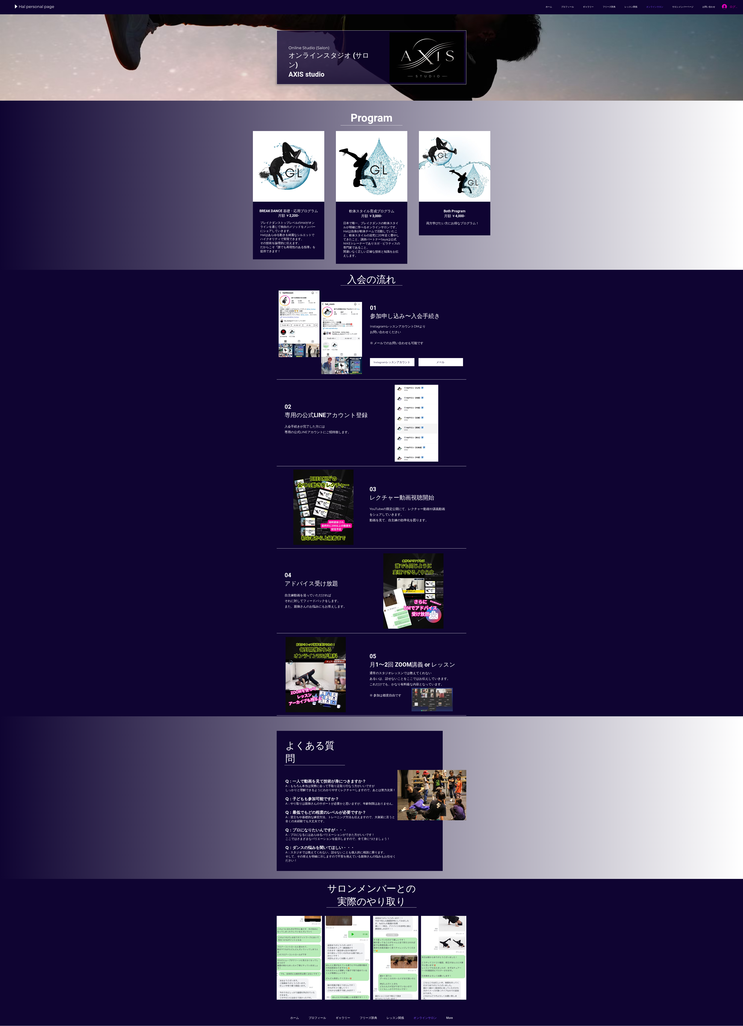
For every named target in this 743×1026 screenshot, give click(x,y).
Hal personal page (36, 6)
